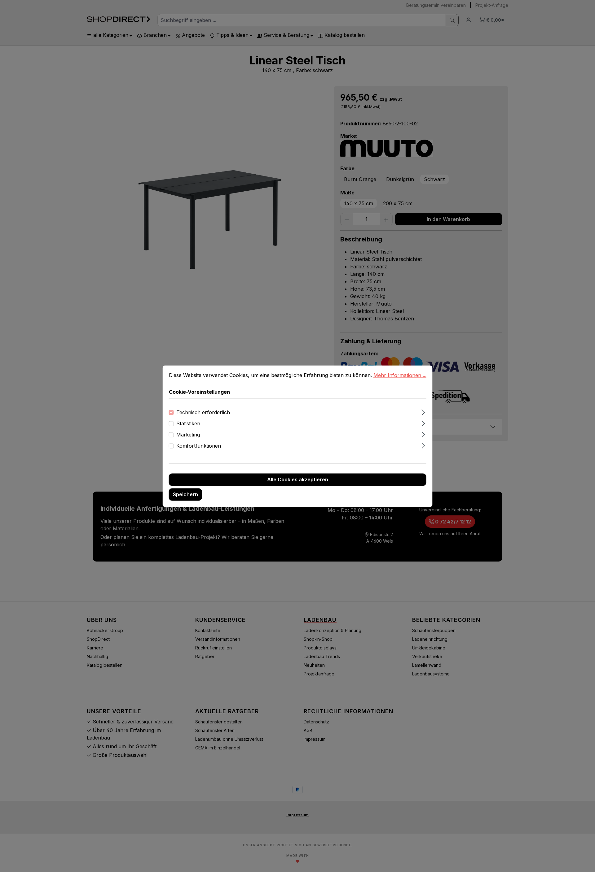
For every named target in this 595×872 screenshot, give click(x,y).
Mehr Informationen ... (399, 375)
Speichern (185, 494)
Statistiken (188, 423)
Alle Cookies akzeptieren (297, 479)
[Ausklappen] (423, 411)
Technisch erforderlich (203, 412)
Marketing (188, 435)
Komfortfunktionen (198, 446)
